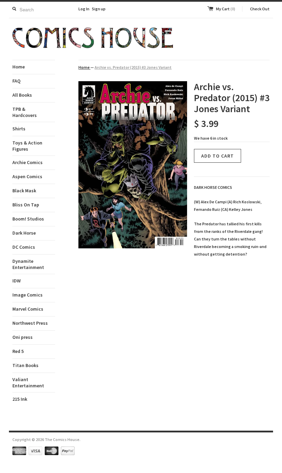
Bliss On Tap (25, 205)
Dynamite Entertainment (28, 264)
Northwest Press (30, 323)
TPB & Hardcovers (24, 112)
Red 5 (18, 351)
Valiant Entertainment (28, 382)
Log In (83, 8)
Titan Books (25, 365)
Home (18, 67)
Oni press (22, 337)
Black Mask (24, 190)
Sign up (99, 8)
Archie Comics (27, 162)
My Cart (225, 8)
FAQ (16, 81)
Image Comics (27, 295)
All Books (22, 95)
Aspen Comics (27, 176)
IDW (16, 281)
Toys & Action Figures (27, 146)
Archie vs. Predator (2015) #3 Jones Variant (133, 67)
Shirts (18, 129)
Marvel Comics (27, 309)
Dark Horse (24, 233)
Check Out (260, 8)
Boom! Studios (28, 219)
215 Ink (19, 399)
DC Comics (23, 247)
